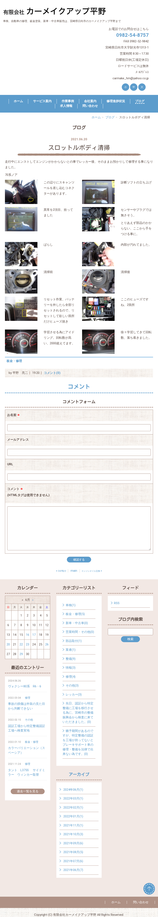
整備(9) (71, 659)
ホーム (18, 101)
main (74, 571)
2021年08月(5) (73, 852)
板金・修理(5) (75, 614)
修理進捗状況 (116, 101)
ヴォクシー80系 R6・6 (24, 686)
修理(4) (71, 677)
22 (21, 644)
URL (10, 464)
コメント (28, 492)
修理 (27, 697)
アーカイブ (79, 774)
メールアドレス (18, 439)
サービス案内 (42, 101)
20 (8, 644)
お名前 (13, 415)
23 (27, 644)
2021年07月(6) (73, 861)
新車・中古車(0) (77, 623)
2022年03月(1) (73, 798)
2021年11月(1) (73, 825)
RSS (117, 603)
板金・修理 (14, 361)
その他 (29, 719)
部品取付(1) (74, 641)
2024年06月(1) (73, 789)
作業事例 (68, 101)
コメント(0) (52, 373)
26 (47, 644)
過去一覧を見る (27, 791)
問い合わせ (90, 106)
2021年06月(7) (73, 870)
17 (34, 635)
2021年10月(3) (73, 834)
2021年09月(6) (73, 843)
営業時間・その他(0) (80, 632)
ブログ (139, 101)
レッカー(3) (74, 694)
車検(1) (71, 605)
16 (27, 635)
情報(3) (71, 667)
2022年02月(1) (73, 807)
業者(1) (71, 650)
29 (21, 654)
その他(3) (72, 685)
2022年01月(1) (73, 816)
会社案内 (90, 101)
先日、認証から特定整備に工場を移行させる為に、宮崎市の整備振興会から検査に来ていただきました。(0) (78, 713)
